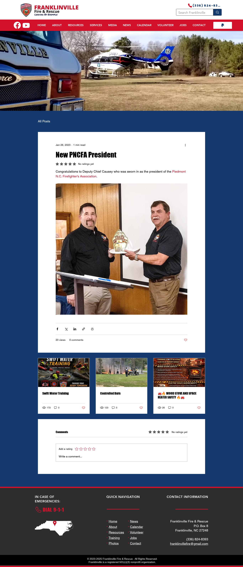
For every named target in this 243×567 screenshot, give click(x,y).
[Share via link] (83, 334)
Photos (114, 548)
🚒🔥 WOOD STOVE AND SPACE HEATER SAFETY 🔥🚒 (177, 400)
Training (114, 543)
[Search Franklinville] (217, 12)
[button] (57, 26)
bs (135, 543)
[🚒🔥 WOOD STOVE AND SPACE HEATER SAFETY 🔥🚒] (179, 377)
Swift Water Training (55, 398)
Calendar (136, 532)
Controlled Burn (110, 398)
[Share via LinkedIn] (74, 334)
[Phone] (190, 5)
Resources (116, 537)
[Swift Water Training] (63, 377)
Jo (131, 543)
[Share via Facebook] (57, 334)
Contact (135, 548)
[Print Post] (92, 334)
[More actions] (185, 150)
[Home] (17, 25)
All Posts (44, 126)
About (113, 532)
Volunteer (136, 537)
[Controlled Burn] (121, 377)
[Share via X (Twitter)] (66, 334)
